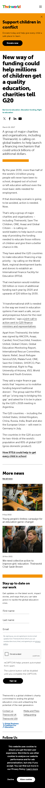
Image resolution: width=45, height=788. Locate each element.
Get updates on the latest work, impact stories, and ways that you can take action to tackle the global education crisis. (21, 598)
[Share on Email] (20, 118)
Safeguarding (30, 714)
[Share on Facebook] (10, 118)
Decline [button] (10, 779)
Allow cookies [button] (26, 779)
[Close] (41, 16)
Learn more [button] (32, 769)
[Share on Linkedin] (15, 118)
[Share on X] (4, 118)
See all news (7, 479)
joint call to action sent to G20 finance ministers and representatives (19, 322)
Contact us (7, 711)
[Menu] (40, 7)
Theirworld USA (10, 718)
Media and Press (31, 711)
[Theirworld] (11, 7)
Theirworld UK (9, 714)
